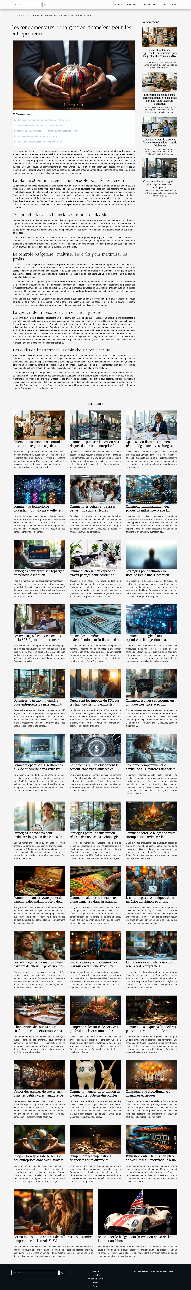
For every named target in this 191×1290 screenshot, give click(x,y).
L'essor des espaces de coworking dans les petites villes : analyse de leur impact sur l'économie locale (38, 1095)
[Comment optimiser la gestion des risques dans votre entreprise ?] (159, 168)
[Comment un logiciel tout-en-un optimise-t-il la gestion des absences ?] (151, 619)
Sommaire (23, 114)
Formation (132, 5)
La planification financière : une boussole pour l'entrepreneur (42, 120)
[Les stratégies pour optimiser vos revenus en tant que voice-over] (95, 945)
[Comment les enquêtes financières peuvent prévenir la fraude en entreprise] (151, 1010)
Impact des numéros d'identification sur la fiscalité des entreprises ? (94, 640)
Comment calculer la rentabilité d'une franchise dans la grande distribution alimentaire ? (93, 901)
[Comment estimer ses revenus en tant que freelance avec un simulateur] (151, 684)
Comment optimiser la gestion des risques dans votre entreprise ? (159, 184)
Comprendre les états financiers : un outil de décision (38, 125)
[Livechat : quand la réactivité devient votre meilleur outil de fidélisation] (159, 126)
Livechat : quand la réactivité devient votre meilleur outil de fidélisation (160, 142)
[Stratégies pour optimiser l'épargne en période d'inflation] (39, 554)
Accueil (14, 15)
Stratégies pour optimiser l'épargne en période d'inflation (39, 573)
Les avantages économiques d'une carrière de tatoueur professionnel (38, 964)
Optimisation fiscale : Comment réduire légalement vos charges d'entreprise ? (149, 445)
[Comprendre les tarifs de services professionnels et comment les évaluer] (95, 1010)
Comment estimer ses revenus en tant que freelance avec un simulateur (150, 704)
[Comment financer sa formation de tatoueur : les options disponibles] (95, 1075)
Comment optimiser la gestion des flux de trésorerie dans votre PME (38, 767)
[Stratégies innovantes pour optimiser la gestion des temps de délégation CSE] (39, 816)
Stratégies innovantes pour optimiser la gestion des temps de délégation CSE (38, 837)
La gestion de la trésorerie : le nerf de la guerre (35, 136)
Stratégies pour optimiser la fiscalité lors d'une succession (147, 573)
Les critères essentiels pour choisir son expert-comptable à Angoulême (151, 966)
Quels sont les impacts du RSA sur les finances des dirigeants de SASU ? (95, 704)
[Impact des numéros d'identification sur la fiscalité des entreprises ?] (95, 619)
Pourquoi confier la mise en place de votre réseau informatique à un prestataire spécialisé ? (151, 1160)
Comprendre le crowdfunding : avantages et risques (148, 1093)
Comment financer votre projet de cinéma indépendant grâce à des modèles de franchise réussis (38, 901)
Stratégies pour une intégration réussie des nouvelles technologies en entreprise (95, 837)
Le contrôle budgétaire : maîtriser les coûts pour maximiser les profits (45, 131)
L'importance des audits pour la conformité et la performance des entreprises (38, 1031)
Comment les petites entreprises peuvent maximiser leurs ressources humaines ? (93, 510)
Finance (118, 5)
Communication (149, 5)
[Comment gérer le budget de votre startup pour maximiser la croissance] (151, 816)
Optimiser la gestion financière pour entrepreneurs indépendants (38, 702)
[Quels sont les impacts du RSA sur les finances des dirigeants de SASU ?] (95, 684)
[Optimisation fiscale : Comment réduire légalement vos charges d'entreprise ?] (151, 425)
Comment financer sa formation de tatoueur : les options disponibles (95, 1093)
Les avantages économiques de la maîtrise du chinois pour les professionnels (150, 901)
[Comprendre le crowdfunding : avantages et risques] (151, 1075)
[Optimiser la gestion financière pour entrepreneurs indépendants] (39, 684)
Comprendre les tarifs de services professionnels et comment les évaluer (94, 1031)
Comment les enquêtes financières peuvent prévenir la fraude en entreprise (151, 1031)
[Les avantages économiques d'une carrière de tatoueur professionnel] (39, 945)
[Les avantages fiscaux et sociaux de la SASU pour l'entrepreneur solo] (39, 619)
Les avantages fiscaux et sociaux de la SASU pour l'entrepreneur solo (37, 640)
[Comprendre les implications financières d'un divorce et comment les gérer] (95, 1139)
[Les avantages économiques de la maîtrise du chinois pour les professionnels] (151, 881)
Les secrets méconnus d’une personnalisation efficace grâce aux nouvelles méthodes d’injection (160, 99)
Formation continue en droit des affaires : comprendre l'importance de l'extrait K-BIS (53, 1239)
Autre (174, 5)
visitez (97, 340)
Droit (164, 5)
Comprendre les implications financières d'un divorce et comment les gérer (90, 1160)
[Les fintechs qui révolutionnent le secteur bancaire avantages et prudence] (95, 748)
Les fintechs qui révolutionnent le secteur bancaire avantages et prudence (94, 769)
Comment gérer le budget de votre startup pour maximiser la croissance (150, 837)
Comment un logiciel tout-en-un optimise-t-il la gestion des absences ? (150, 640)
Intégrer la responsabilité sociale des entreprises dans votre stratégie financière (39, 1160)
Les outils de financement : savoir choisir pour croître (38, 142)
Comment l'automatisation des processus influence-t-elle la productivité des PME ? (147, 510)
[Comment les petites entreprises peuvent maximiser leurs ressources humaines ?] (95, 489)
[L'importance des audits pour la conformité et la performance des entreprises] (39, 1010)
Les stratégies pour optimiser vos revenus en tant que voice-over (93, 964)
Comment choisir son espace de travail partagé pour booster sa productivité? (92, 575)
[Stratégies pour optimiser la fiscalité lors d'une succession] (151, 554)
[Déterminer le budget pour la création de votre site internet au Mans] (137, 1212)
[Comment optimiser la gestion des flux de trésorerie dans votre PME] (39, 748)
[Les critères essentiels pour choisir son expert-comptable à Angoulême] (151, 945)
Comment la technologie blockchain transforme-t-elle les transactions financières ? (38, 510)
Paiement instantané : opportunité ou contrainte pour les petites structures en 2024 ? (160, 54)
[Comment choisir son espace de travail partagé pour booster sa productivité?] (95, 554)
